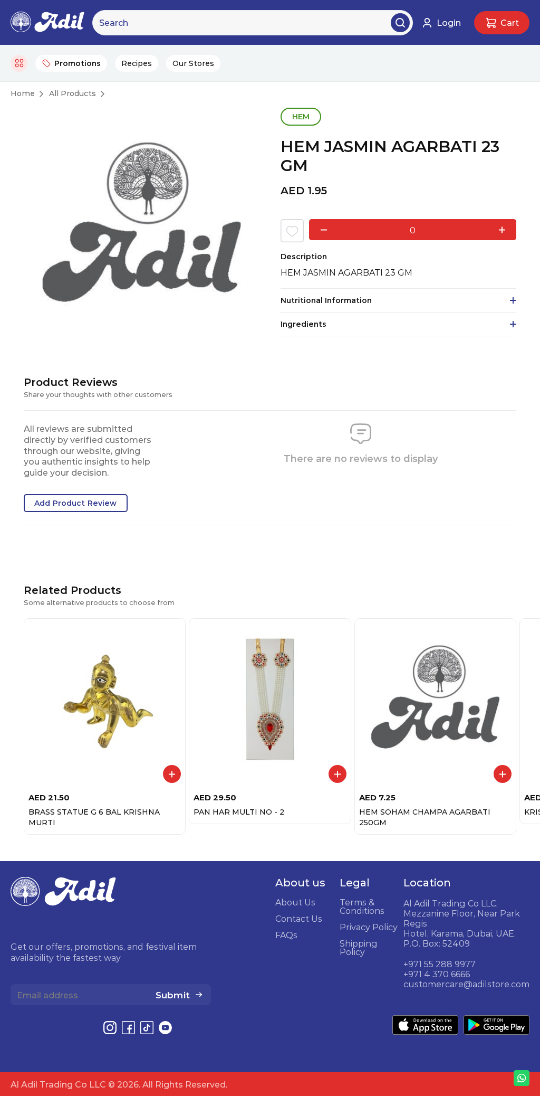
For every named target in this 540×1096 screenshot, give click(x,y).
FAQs (286, 935)
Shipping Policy (359, 947)
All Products (72, 93)
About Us (295, 902)
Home (23, 93)
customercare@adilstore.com (466, 984)
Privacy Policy (369, 927)
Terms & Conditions (362, 906)
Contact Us (298, 918)
